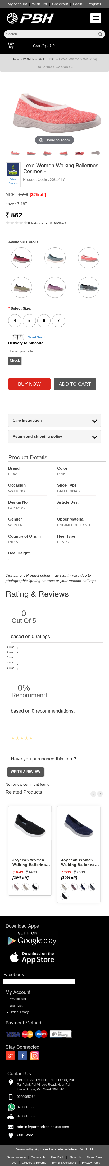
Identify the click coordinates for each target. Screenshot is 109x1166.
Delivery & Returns (34, 1162)
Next (100, 794)
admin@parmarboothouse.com (43, 1126)
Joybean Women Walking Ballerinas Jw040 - (56, 865)
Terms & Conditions (64, 1162)
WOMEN (28, 59)
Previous (93, 794)
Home (16, 59)
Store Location (16, 1157)
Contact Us (38, 1157)
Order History (19, 1012)
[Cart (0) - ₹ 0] (10, 45)
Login (77, 4)
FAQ (14, 1162)
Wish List (39, 4)
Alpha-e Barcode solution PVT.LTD (64, 1149)
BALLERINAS (46, 59)
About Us (75, 1157)
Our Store (25, 1135)
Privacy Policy (91, 1162)
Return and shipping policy (37, 436)
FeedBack (57, 1157)
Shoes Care (94, 1157)
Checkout (60, 4)
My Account (17, 4)
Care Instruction (27, 420)
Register (94, 4)
